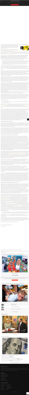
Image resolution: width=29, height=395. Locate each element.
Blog (7, 389)
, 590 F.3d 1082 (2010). (21, 98)
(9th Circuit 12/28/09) (8, 201)
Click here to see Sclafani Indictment (21, 142)
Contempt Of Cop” (5, 68)
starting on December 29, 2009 (23, 51)
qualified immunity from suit (9, 209)
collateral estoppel (6, 166)
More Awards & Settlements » (15, 362)
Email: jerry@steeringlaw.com (4, 380)
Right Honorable (22, 187)
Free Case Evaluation (15, 4)
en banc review (19, 205)
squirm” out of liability (9, 52)
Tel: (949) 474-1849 (3, 378)
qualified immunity (26, 214)
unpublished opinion (10, 190)
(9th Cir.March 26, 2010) (11, 203)
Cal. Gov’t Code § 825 (3, 172)
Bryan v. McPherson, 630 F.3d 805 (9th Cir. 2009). (18, 64)
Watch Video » (15, 334)
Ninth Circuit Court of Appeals (17, 51)
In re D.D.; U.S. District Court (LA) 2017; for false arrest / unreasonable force (11, 360)
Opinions (8, 50)
